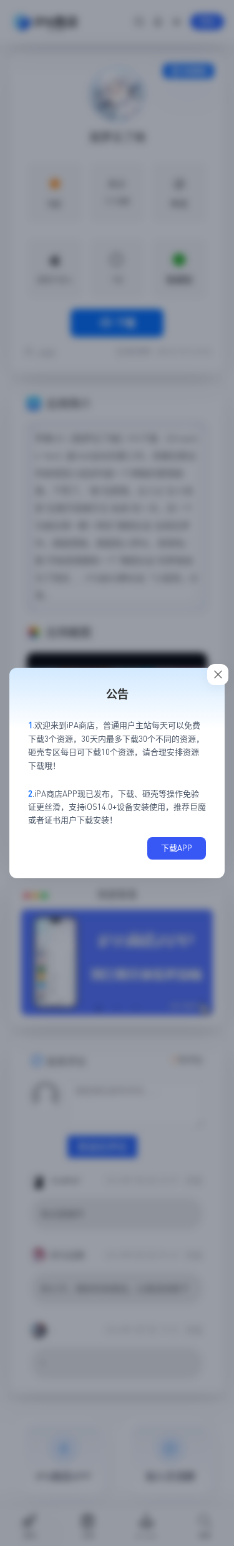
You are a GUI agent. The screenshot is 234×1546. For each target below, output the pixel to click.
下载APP (176, 848)
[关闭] (217, 674)
